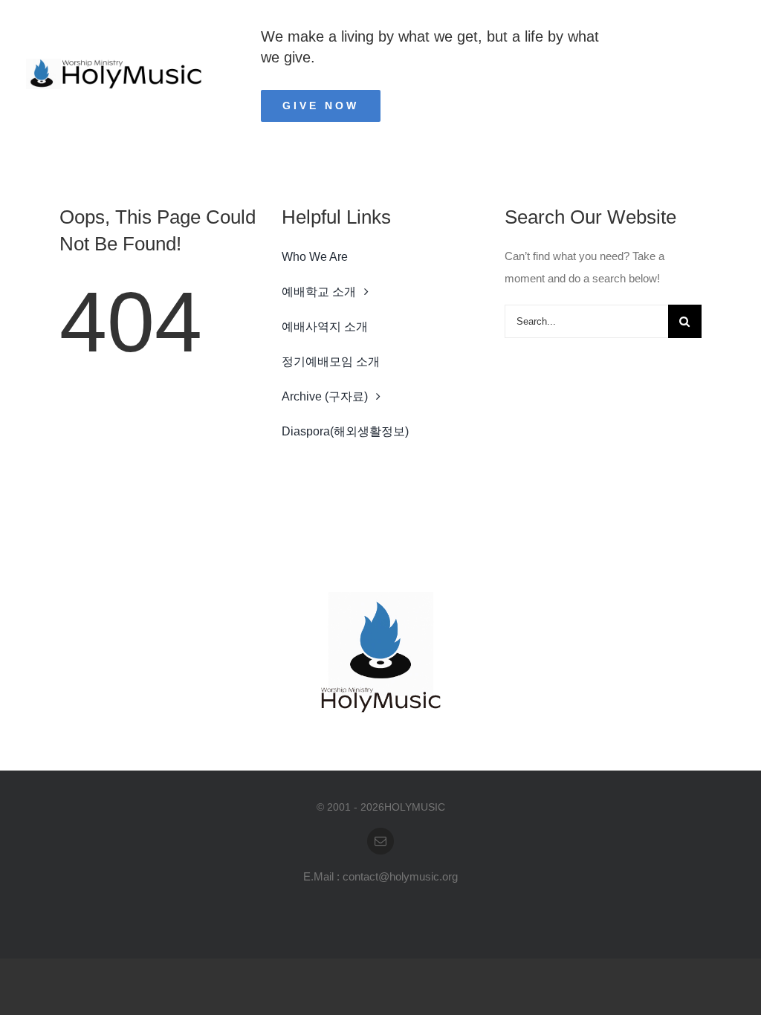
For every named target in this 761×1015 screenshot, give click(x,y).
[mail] (380, 841)
